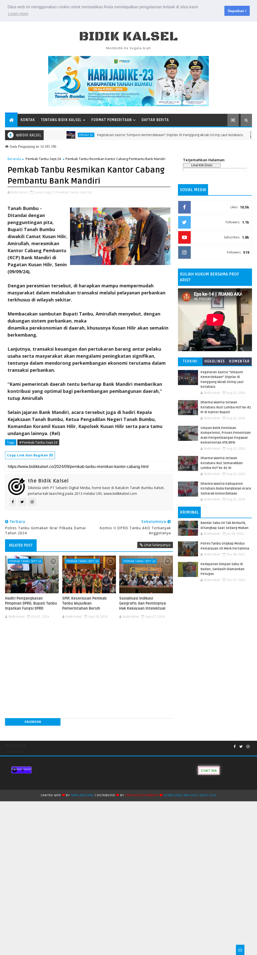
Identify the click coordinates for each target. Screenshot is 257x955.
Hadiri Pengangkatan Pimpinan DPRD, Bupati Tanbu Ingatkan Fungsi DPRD (31, 603)
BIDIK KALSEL (128, 36)
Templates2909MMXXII (142, 795)
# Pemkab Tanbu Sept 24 (38, 442)
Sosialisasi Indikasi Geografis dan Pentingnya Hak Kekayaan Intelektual (142, 603)
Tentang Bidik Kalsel (61, 120)
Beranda (14, 158)
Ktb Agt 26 (68, 135)
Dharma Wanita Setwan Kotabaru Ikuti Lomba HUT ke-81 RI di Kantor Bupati (226, 407)
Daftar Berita (155, 120)
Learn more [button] (18, 14)
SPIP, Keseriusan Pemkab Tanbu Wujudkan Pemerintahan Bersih (84, 603)
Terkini (190, 361)
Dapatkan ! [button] (237, 11)
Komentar (239, 361)
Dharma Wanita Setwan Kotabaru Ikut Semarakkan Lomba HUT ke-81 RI (222, 463)
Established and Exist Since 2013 (190, 795)
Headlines (215, 361)
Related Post (21, 545)
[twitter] (241, 746)
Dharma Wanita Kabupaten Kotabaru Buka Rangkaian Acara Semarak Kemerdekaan (226, 489)
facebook (33, 722)
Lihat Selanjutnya (157, 545)
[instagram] (248, 746)
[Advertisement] (89, 636)
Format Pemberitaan (111, 120)
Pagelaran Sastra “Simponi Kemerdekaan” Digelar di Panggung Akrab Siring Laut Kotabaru (152, 135)
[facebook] (234, 746)
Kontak (28, 120)
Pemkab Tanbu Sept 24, (74, 192)
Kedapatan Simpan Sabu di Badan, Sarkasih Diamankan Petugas (222, 569)
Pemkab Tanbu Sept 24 (43, 158)
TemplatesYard (82, 795)
